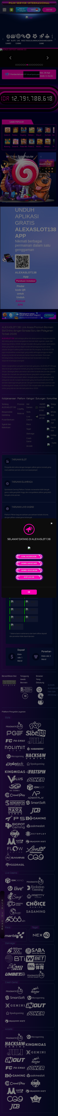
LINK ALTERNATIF (29, 557)
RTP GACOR (29, 577)
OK (29, 592)
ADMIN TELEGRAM (29, 570)
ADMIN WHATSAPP (29, 563)
